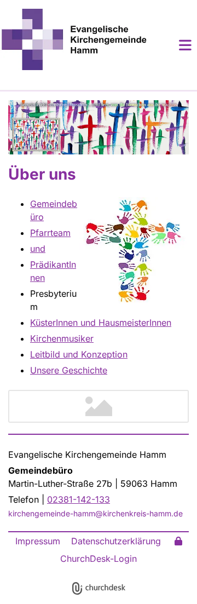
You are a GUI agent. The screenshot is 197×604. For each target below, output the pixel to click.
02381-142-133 (78, 499)
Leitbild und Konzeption (79, 354)
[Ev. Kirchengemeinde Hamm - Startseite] (74, 39)
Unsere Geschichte (68, 370)
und (37, 248)
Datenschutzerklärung (116, 541)
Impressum (37, 541)
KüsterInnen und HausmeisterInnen (100, 322)
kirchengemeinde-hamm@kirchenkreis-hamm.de (95, 513)
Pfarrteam (50, 232)
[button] (172, 45)
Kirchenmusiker (62, 338)
